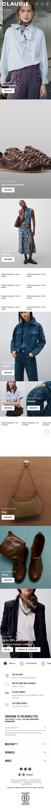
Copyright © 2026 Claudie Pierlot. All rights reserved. (25, 788)
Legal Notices (26, 784)
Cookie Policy (16, 782)
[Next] (46, 432)
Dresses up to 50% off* (28, 650)
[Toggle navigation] (47, 3)
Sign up (45, 727)
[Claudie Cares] (25, 799)
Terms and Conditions (18, 780)
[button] (37, 4)
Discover (8, 91)
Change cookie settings (32, 782)
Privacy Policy (35, 780)
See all (7, 650)
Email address (11, 728)
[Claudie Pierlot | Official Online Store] (15, 4)
